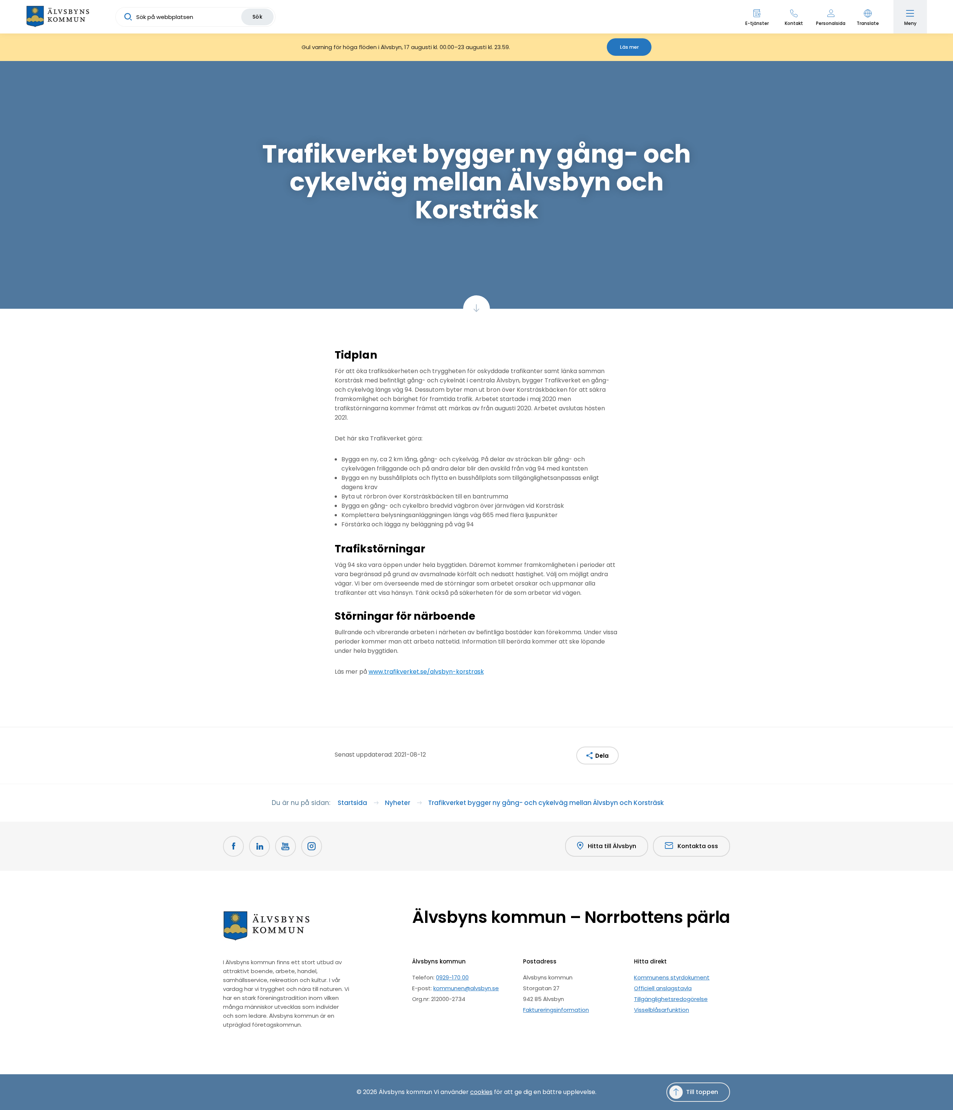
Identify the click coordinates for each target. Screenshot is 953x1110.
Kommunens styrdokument (672, 977)
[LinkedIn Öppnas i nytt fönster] (259, 846)
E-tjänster (757, 23)
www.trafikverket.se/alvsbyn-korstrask (426, 671)
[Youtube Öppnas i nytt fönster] (285, 846)
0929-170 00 (452, 977)
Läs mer (629, 47)
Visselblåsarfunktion (661, 1010)
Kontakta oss (698, 846)
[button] (867, 16)
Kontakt (794, 23)
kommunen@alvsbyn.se (466, 988)
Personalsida (830, 23)
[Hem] (57, 17)
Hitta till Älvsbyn (612, 846)
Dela (602, 756)
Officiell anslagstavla (663, 988)
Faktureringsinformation (556, 1010)
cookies (481, 1092)
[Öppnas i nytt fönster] (311, 846)
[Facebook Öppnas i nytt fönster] (233, 846)
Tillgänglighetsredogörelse (671, 999)
